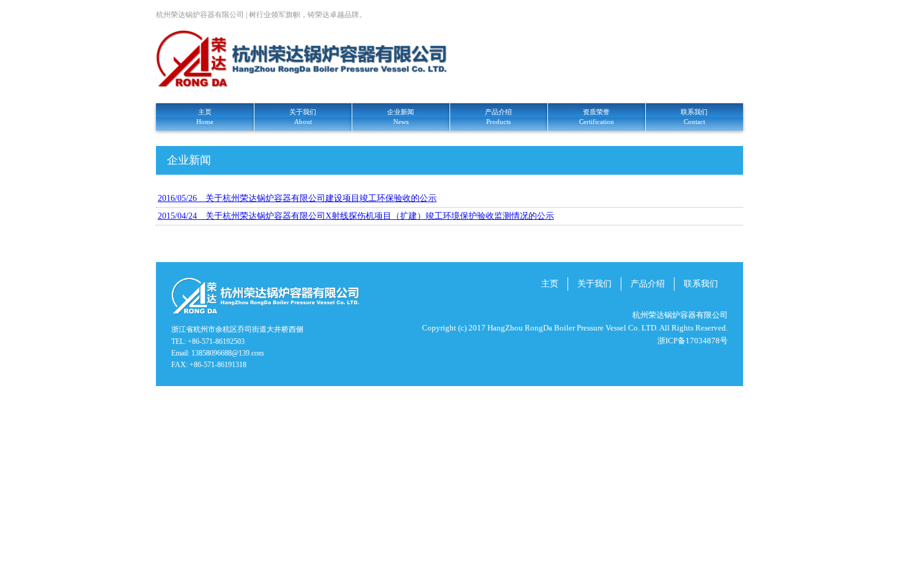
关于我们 (594, 283)
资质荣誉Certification (596, 117)
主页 (549, 283)
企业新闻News (400, 117)
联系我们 (701, 283)
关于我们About (302, 117)
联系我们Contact (694, 117)
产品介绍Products (498, 117)
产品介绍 (648, 283)
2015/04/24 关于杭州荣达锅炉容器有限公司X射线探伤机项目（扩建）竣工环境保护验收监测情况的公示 (356, 216)
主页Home (204, 117)
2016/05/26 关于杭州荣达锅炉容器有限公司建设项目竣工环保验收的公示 (297, 198)
